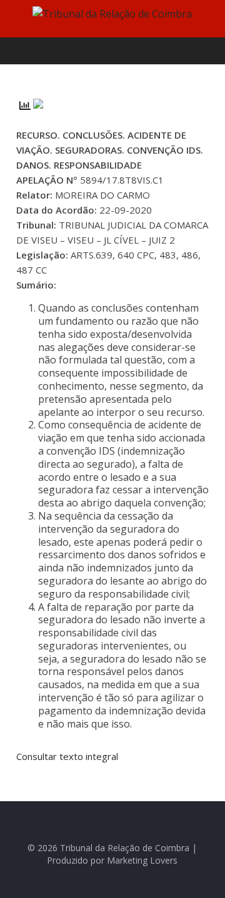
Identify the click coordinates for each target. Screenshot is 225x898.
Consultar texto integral (67, 756)
